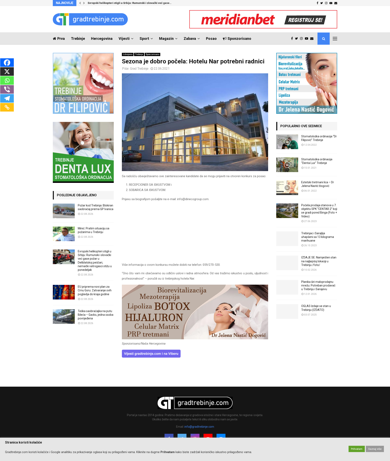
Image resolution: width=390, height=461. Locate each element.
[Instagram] (302, 38)
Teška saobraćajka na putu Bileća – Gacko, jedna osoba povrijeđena (95, 314)
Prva (61, 38)
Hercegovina (102, 38)
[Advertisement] (195, 233)
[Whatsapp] (7, 80)
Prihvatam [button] (356, 448)
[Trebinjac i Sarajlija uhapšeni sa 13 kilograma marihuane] (287, 238)
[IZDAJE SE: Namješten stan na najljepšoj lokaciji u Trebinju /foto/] (287, 263)
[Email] (312, 38)
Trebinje (78, 38)
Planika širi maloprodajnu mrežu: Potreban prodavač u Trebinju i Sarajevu (318, 285)
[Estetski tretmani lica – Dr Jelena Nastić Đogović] (287, 187)
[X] (7, 71)
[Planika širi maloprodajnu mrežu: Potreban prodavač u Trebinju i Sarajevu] (287, 287)
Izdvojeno (127, 54)
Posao (211, 38)
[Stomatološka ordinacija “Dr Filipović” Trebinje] (287, 142)
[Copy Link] (7, 107)
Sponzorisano (239, 38)
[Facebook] (293, 38)
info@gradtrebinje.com (199, 426)
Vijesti (124, 38)
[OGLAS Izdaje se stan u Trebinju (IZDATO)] (287, 311)
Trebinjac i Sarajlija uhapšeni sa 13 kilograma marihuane (317, 237)
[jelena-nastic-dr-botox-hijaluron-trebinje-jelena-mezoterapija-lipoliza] (195, 338)
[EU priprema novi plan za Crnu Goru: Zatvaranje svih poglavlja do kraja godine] (64, 292)
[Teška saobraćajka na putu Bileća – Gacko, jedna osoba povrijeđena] (64, 316)
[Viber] (7, 89)
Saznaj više (374, 448)
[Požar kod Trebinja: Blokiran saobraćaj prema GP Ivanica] (64, 211)
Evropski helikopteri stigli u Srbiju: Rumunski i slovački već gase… (129, 2)
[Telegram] (7, 98)
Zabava (190, 38)
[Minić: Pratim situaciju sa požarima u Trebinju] (64, 234)
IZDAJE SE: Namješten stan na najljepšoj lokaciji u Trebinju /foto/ (318, 261)
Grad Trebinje (139, 69)
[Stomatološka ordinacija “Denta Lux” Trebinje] (287, 164)
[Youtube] (307, 38)
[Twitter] (297, 38)
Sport (144, 38)
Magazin (166, 38)
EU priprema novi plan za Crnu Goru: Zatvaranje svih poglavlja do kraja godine (95, 290)
